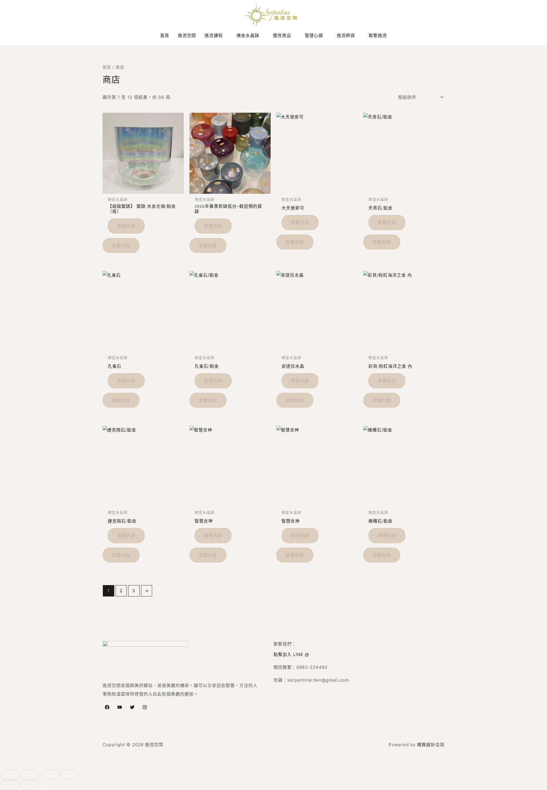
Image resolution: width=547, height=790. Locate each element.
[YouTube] (119, 707)
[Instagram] (144, 707)
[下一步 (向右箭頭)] (29, 785)
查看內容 (126, 225)
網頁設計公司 (430, 744)
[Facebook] (107, 707)
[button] (225, 36)
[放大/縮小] (9, 774)
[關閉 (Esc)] (70, 774)
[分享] (49, 774)
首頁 (107, 67)
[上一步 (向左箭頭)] (9, 785)
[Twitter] (132, 707)
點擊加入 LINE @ (291, 654)
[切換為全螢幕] (29, 774)
